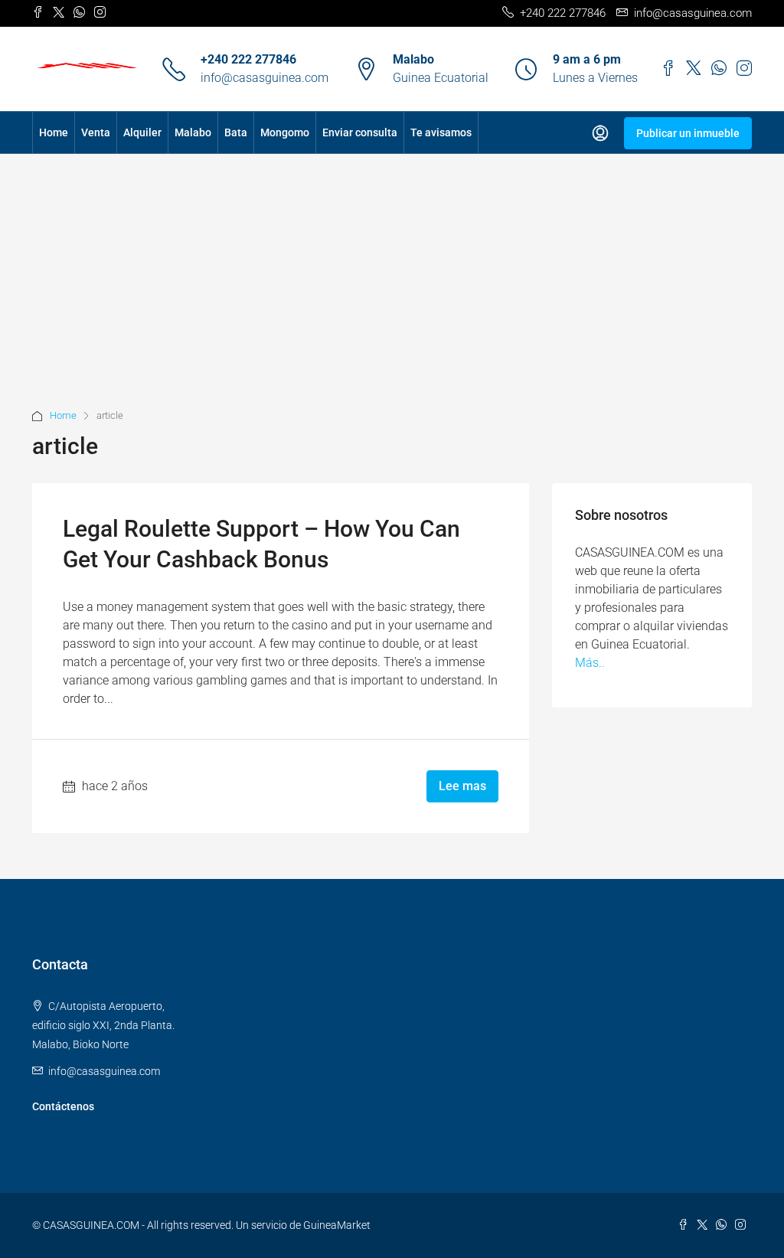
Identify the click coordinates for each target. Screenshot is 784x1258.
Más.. (590, 662)
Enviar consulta (359, 132)
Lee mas (462, 786)
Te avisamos (441, 132)
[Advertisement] (392, 292)
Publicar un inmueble (688, 133)
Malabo (193, 132)
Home (53, 132)
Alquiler (142, 132)
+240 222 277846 (248, 59)
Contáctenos (63, 1106)
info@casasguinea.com (264, 77)
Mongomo (284, 132)
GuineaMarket (337, 1225)
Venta (95, 132)
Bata (235, 132)
